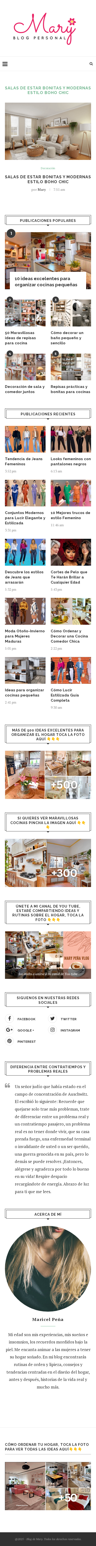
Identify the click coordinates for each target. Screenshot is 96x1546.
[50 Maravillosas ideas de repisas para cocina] (25, 313)
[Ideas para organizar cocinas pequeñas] (25, 670)
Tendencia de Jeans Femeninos (24, 461)
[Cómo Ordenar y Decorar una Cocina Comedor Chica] (71, 611)
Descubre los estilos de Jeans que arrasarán (24, 577)
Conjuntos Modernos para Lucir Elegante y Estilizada (25, 518)
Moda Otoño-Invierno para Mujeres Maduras (25, 636)
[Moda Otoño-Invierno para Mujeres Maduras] (25, 611)
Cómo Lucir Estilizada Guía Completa (65, 695)
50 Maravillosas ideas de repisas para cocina (20, 338)
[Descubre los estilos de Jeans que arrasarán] (25, 552)
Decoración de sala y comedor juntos (25, 389)
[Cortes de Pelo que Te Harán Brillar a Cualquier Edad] (71, 552)
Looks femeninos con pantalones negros (71, 461)
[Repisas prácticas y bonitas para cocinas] (71, 367)
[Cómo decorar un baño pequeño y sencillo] (71, 313)
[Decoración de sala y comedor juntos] (25, 367)
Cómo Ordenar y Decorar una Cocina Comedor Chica (69, 636)
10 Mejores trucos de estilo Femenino (70, 515)
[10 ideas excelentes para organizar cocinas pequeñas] (48, 260)
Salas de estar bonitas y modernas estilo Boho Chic (48, 179)
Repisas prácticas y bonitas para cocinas (70, 389)
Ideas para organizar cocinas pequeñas (24, 692)
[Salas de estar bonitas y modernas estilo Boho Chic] (48, 131)
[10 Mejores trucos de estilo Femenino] (71, 493)
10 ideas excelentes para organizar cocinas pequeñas (46, 281)
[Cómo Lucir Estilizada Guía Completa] (71, 670)
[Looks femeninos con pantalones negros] (71, 439)
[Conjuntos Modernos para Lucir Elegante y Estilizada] (25, 493)
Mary (42, 189)
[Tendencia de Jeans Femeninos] (25, 439)
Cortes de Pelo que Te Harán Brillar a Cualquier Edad (69, 577)
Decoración (48, 168)
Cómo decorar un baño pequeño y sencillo (67, 338)
